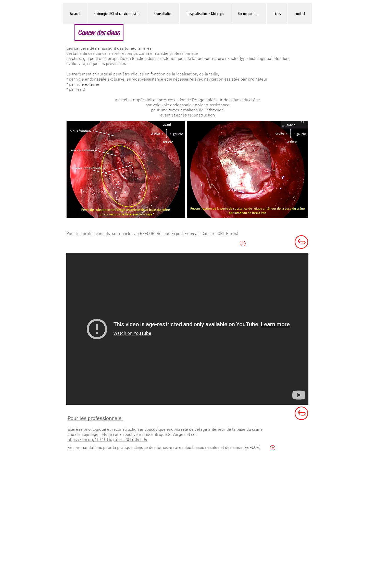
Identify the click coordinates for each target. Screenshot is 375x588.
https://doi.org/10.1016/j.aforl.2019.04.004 (107, 439)
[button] (98, 32)
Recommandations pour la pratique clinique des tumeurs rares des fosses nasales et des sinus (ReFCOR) (164, 447)
